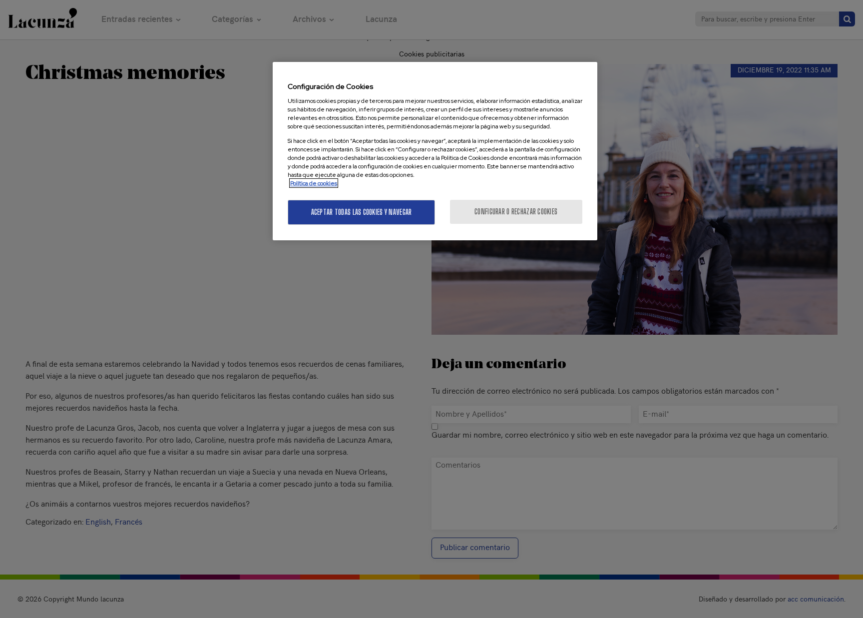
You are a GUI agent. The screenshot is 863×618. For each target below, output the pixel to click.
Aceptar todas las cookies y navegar (361, 212)
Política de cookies (313, 183)
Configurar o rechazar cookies (515, 211)
